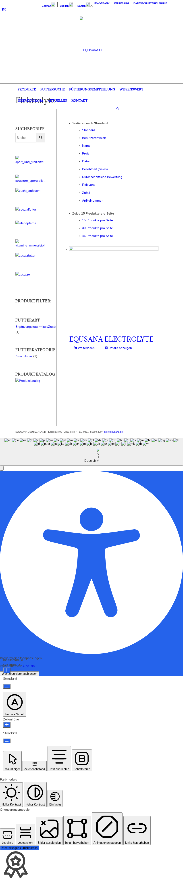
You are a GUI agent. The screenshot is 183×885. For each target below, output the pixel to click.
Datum (87, 161)
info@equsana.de (113, 431)
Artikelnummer (92, 200)
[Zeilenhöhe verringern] (6, 741)
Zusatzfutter (23, 356)
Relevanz (88, 184)
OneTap (29, 666)
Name (86, 145)
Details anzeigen (120, 348)
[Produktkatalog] (30, 380)
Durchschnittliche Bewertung (102, 177)
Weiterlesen (86, 348)
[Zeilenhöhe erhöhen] (6, 725)
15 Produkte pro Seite (97, 220)
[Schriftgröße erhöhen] (6, 670)
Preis (85, 153)
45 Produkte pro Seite (97, 236)
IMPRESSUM (121, 3)
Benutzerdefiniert (94, 138)
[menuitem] (49, 4)
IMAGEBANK (102, 3)
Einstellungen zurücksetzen (19, 848)
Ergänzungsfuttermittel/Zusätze (37, 326)
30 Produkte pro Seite (97, 228)
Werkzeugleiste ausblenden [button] (19, 673)
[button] (2, 468)
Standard (88, 130)
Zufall (86, 192)
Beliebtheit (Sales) (95, 169)
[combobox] (91, 452)
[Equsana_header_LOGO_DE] (91, 50)
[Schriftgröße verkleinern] (6, 686)
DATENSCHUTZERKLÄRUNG (150, 3)
